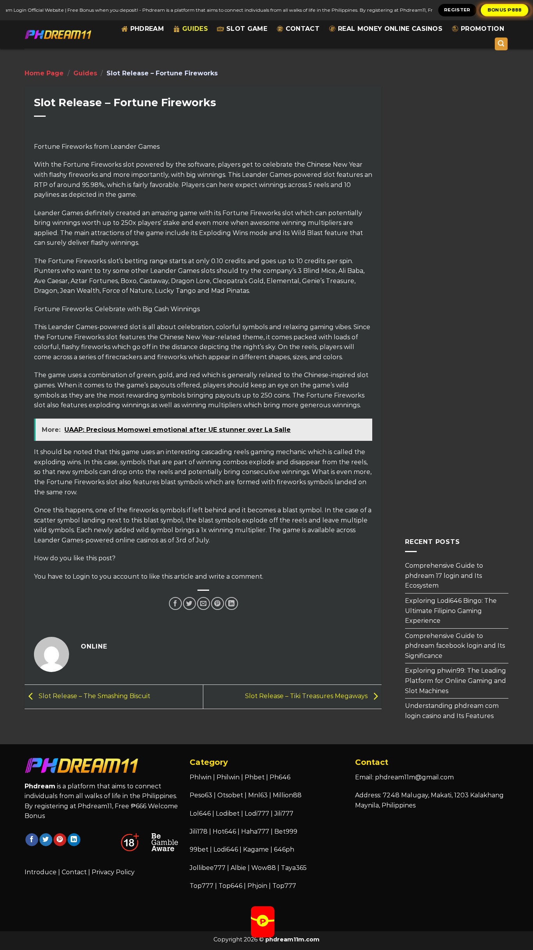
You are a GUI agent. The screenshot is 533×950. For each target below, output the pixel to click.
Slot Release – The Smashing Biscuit (93, 696)
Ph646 (280, 777)
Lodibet (228, 813)
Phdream (147, 28)
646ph (284, 849)
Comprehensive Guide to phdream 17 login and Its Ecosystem (444, 575)
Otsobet (230, 795)
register (457, 9)
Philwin (228, 777)
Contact (303, 28)
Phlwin (200, 777)
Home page (44, 73)
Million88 (287, 795)
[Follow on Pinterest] (59, 840)
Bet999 (285, 831)
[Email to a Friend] (203, 603)
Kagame (256, 849)
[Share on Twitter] (189, 603)
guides (195, 28)
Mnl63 (258, 795)
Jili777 (283, 813)
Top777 (201, 885)
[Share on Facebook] (175, 603)
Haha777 (255, 831)
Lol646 (200, 813)
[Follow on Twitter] (45, 840)
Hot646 (224, 831)
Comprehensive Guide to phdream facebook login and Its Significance (455, 645)
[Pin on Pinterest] (217, 603)
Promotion (482, 28)
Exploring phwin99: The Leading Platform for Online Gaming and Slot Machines (455, 680)
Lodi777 (257, 813)
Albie (238, 868)
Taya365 (294, 868)
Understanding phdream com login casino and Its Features (452, 711)
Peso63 (201, 795)
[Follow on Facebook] (31, 840)
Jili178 (199, 831)
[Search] (501, 43)
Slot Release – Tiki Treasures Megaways (307, 696)
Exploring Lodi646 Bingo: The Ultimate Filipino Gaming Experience (451, 610)
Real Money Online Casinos (390, 28)
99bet (200, 849)
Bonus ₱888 (504, 9)
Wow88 (263, 868)
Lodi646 (225, 849)
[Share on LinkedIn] (231, 603)
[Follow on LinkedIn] (74, 840)
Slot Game (246, 28)
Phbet (255, 777)
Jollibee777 (208, 868)
